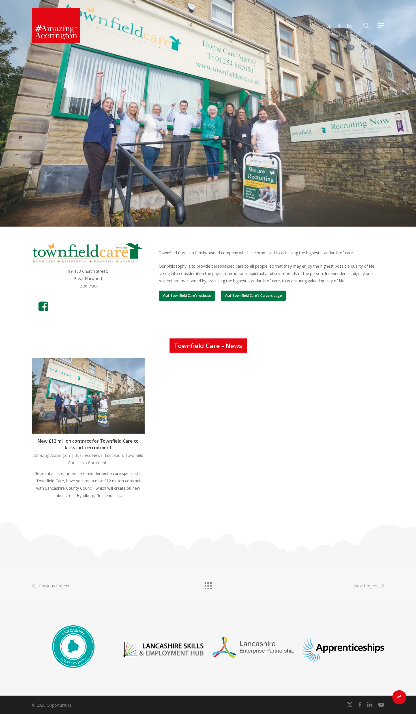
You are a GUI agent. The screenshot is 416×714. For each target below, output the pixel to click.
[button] (381, 26)
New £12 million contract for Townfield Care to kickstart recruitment (88, 444)
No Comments (94, 462)
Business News (88, 455)
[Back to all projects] (208, 584)
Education (114, 455)
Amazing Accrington (51, 455)
